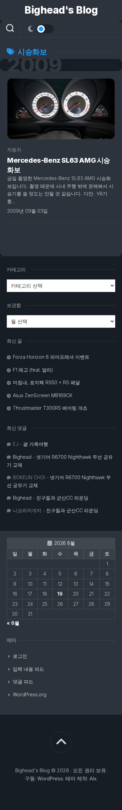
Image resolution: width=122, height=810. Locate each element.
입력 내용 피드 (28, 669)
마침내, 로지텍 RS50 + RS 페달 (46, 382)
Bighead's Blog (61, 10)
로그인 (20, 656)
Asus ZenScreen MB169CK (43, 395)
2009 (34, 65)
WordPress (50, 778)
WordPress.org (29, 694)
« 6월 (13, 623)
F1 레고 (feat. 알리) (33, 370)
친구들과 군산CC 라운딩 (62, 498)
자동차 (14, 149)
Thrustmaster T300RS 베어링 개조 (50, 408)
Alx (93, 778)
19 (60, 594)
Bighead (22, 457)
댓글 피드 (23, 681)
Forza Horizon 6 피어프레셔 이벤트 (51, 357)
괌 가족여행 (35, 444)
